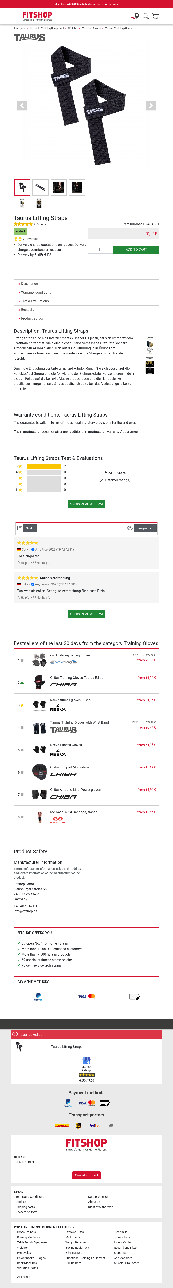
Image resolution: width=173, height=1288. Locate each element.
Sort (29, 528)
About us (94, 1202)
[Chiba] (63, 685)
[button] (22, 187)
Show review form (86, 504)
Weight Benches (75, 1242)
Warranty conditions (36, 292)
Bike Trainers (73, 1253)
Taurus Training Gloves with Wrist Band (79, 723)
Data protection (98, 1197)
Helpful (25, 563)
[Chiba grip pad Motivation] (39, 772)
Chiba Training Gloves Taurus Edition (77, 678)
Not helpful (43, 563)
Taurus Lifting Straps (66, 1047)
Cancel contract (86, 1175)
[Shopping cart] (156, 16)
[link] (38, 996)
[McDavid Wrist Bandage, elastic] (39, 817)
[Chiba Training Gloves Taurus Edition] (39, 682)
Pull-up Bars (73, 1263)
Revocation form (26, 1212)
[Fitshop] (37, 16)
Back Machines (27, 1263)
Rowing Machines (28, 1237)
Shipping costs (25, 1207)
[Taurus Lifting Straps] (31, 1047)
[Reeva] (63, 707)
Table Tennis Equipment (32, 1242)
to (25, 1162)
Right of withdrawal (101, 1207)
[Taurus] (29, 37)
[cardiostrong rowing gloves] (39, 660)
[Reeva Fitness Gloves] (39, 749)
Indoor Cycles (123, 1242)
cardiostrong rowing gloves (70, 655)
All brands (23, 1277)
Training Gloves (91, 28)
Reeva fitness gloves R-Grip (70, 700)
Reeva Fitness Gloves (66, 745)
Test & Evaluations (35, 301)
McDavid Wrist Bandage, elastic (73, 812)
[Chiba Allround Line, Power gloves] (39, 794)
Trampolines (122, 1237)
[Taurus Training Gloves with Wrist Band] (39, 727)
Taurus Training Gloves (118, 28)
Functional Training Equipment (85, 1258)
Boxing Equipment (77, 1248)
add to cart (136, 249)
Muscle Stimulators (126, 1263)
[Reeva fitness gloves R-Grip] (39, 705)
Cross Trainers (26, 1232)
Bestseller (28, 310)
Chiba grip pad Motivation (69, 767)
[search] (146, 16)
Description (29, 284)
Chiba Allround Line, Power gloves (75, 790)
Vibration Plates (27, 1268)
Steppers (120, 1253)
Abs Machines (123, 1258)
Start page (20, 28)
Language (143, 528)
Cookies (21, 1202)
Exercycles (24, 1253)
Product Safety (32, 318)
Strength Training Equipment (47, 28)
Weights (73, 28)
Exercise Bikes (74, 1232)
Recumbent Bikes (125, 1248)
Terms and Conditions (30, 1197)
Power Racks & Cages (31, 1258)
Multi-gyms (72, 1237)
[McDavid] (63, 819)
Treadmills (120, 1232)
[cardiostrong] (63, 663)
